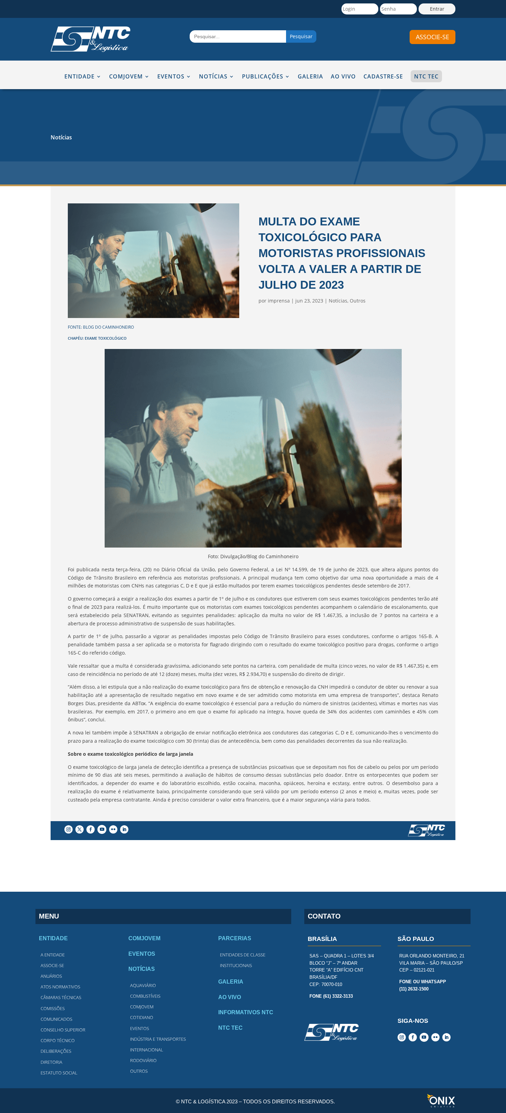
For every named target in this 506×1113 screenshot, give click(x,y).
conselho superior (63, 1030)
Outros (358, 300)
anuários (51, 976)
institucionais (236, 965)
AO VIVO (343, 77)
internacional (146, 1050)
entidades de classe (242, 955)
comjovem (142, 1007)
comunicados (56, 1019)
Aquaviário (143, 985)
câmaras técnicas (61, 997)
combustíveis (145, 996)
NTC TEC (426, 76)
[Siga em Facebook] (90, 829)
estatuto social (59, 1073)
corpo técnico (58, 1040)
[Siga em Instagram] (68, 829)
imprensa (279, 300)
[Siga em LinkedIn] (124, 829)
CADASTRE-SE (383, 77)
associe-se (432, 37)
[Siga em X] (79, 829)
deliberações (56, 1051)
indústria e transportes (158, 1039)
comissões (53, 1008)
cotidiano (141, 1017)
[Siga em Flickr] (113, 829)
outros (139, 1071)
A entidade (53, 955)
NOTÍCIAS (213, 77)
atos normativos (60, 987)
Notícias (61, 137)
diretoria (51, 1062)
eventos (139, 1028)
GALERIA (310, 77)
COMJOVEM (126, 77)
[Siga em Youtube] (101, 829)
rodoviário (143, 1060)
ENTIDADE (79, 77)
